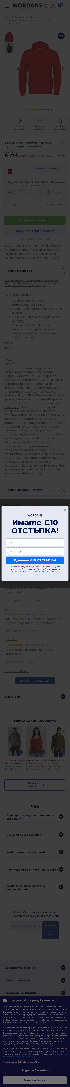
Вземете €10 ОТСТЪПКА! (35, 560)
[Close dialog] (64, 510)
